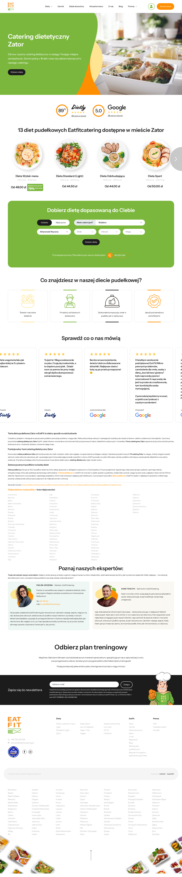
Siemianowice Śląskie (112, 818)
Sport (58, 733)
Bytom (10, 812)
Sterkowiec (95, 521)
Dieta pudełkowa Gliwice (87, 485)
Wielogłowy (95, 554)
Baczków (11, 498)
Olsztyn (83, 796)
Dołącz (127, 684)
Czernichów (12, 539)
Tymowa (94, 545)
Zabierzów (137, 500)
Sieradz (107, 821)
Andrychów (12, 495)
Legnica (59, 809)
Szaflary (94, 527)
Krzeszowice (54, 509)
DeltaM (162, 774)
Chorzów (11, 818)
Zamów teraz (165, 6)
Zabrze (155, 809)
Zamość (155, 812)
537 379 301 (43, 601)
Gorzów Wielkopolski (40, 805)
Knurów (59, 790)
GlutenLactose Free (112, 724)
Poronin (94, 498)
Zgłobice (136, 509)
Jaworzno (36, 821)
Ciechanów (12, 821)
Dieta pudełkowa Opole (49, 485)
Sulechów (95, 524)
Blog (121, 6)
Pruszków (108, 793)
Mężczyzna (61, 222)
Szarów (94, 530)
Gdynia (35, 793)
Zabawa (136, 498)
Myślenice (53, 539)
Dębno (10, 545)
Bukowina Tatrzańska (16, 524)
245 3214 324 (119, 255)
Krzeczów (53, 506)
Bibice (10, 506)
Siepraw (94, 509)
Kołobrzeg (60, 793)
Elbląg (10, 831)
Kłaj (50, 495)
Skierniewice (109, 828)
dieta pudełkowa (118, 476)
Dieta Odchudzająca (112, 176)
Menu (131, 733)
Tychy (130, 831)
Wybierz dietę (17, 72)
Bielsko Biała (13, 802)
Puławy (107, 796)
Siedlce (107, 815)
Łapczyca (53, 518)
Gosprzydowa (13, 554)
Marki (58, 828)
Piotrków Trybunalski (88, 831)
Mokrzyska (53, 530)
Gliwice (35, 796)
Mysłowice (60, 834)
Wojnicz (94, 560)
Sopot (106, 834)
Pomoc (131, 6)
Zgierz (154, 825)
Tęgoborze (95, 536)
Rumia (106, 805)
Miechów (52, 524)
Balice (10, 500)
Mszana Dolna (54, 533)
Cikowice (11, 533)
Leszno (59, 812)
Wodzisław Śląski (159, 799)
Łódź (58, 825)
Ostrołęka (84, 802)
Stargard (131, 796)
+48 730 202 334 (18, 739)
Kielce (34, 834)
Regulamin (133, 739)
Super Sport (85, 724)
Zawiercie (156, 815)
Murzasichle (54, 536)
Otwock (83, 815)
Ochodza (52, 551)
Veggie (83, 733)
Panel (151, 6)
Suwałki (131, 802)
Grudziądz (36, 812)
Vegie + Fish (85, 730)
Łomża (58, 821)
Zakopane (136, 503)
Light (58, 727)
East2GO (170, 774)
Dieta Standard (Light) (69, 176)
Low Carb (107, 727)
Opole (82, 799)
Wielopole (95, 557)
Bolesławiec (13, 805)
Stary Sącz (95, 518)
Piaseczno (84, 821)
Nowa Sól (84, 790)
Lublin (58, 818)
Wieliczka (94, 551)
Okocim (52, 554)
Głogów (35, 799)
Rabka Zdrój (95, 503)
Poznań (107, 790)
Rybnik (106, 809)
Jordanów (12, 557)
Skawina (94, 512)
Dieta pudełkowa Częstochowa (109, 485)
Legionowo (60, 805)
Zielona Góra (157, 828)
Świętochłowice (134, 812)
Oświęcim (53, 560)
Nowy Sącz (53, 545)
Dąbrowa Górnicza (15, 828)
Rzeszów (107, 812)
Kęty (9, 560)
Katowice (35, 831)
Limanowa (53, 515)
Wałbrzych (132, 834)
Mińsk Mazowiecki (63, 831)
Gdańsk (35, 790)
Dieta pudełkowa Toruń (68, 485)
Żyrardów (156, 834)
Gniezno (35, 802)
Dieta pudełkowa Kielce (31, 485)
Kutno (58, 802)
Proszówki (95, 500)
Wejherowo (156, 793)
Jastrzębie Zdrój (38, 818)
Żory (154, 831)
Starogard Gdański (135, 799)
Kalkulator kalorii (159, 727)
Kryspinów (53, 503)
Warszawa (156, 790)
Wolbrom (136, 495)
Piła (81, 828)
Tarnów (94, 533)
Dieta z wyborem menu (65, 724)
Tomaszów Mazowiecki (137, 825)
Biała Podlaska (13, 796)
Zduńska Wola (157, 821)
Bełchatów (12, 790)
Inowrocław (36, 815)
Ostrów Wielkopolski (88, 809)
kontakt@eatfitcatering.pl (50, 604)
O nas (110, 6)
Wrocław (155, 805)
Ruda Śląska (109, 802)
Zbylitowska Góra (139, 506)
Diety (47, 6)
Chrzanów (12, 530)
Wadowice (95, 548)
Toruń (130, 828)
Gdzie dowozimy (76, 6)
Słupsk (107, 831)
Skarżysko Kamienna (112, 825)
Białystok (11, 799)
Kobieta (44, 222)
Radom (107, 799)
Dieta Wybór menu (27, 176)
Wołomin (155, 802)
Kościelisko (53, 498)
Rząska (93, 506)
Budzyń (11, 521)
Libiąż (51, 512)
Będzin (10, 793)
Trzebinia (94, 539)
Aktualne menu (96, 6)
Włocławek (156, 796)
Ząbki (154, 818)
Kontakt (156, 730)
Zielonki (136, 512)
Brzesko (11, 512)
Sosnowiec (132, 790)
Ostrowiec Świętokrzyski (90, 805)
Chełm (10, 815)
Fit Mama (107, 733)
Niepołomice (54, 542)
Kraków (52, 500)
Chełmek (11, 527)
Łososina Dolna (55, 521)
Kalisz (34, 828)
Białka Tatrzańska (14, 503)
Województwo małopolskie (21, 489)
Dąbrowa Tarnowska (16, 542)
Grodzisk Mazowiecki (40, 809)
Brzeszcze (11, 515)
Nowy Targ (53, 548)
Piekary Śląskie (86, 825)
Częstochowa (13, 825)
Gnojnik (11, 548)
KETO (106, 730)
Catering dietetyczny (66, 473)
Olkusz (52, 557)
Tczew (130, 821)
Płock (82, 834)
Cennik (61, 6)
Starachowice (133, 793)
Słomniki (94, 515)
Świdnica (131, 809)
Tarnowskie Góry (135, 815)
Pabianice (84, 818)
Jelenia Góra (37, 825)
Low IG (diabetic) (87, 727)
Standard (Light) (62, 730)
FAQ (155, 724)
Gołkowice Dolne (14, 551)
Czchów (11, 536)
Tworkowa (95, 542)
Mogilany (53, 527)
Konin (58, 796)
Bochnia (11, 509)
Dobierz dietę (91, 242)
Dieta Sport (155, 176)
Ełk (9, 834)
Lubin (58, 815)
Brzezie (10, 518)
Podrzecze (95, 495)
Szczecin (131, 805)
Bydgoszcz (12, 809)
